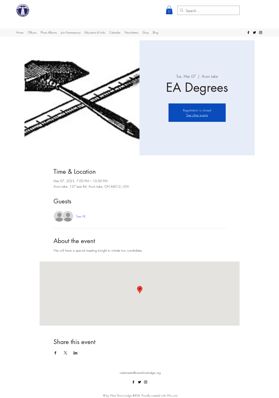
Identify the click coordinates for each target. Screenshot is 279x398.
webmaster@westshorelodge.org (140, 373)
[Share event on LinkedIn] (75, 352)
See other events (197, 115)
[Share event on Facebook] (55, 352)
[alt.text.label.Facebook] (248, 32)
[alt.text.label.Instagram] (261, 32)
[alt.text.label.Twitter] (254, 32)
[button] (169, 10)
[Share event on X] (65, 352)
